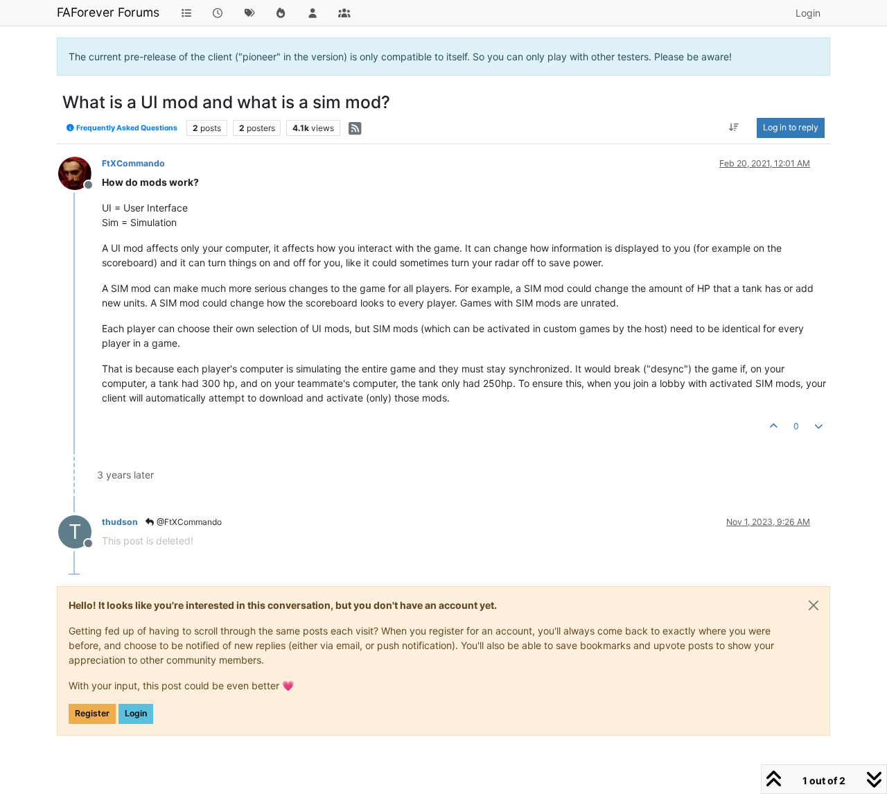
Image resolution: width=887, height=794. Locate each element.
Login (136, 713)
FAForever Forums (108, 12)
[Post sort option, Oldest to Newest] (734, 127)
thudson (120, 522)
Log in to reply (790, 127)
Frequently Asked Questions (126, 127)
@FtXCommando (188, 522)
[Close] (813, 605)
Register (92, 713)
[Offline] (80, 172)
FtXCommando (133, 163)
